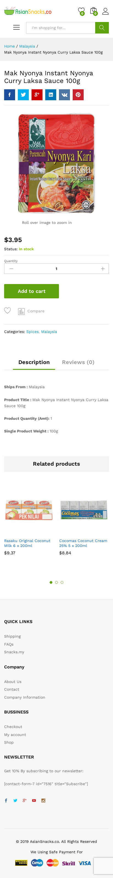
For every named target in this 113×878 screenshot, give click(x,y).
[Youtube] (34, 801)
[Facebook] (6, 801)
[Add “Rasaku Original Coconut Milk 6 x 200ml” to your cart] (22, 531)
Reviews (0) (78, 362)
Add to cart (32, 291)
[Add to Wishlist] (8, 311)
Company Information (24, 697)
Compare (35, 311)
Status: (11, 249)
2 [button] (56, 582)
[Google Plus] (24, 801)
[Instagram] (43, 801)
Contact (11, 689)
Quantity (11, 261)
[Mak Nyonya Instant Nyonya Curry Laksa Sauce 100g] (9, 94)
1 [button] (51, 582)
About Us (12, 681)
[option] (28, 523)
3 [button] (62, 582)
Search (102, 28)
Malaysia (49, 331)
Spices (32, 331)
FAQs (8, 644)
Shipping (12, 636)
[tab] (34, 364)
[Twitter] (15, 801)
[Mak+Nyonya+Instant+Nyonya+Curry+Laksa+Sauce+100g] (23, 94)
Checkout (13, 726)
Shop (9, 742)
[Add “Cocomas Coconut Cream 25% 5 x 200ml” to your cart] (77, 531)
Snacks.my (14, 652)
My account (15, 734)
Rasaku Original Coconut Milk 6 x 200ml (27, 543)
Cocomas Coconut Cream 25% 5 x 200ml (83, 543)
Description (34, 362)
